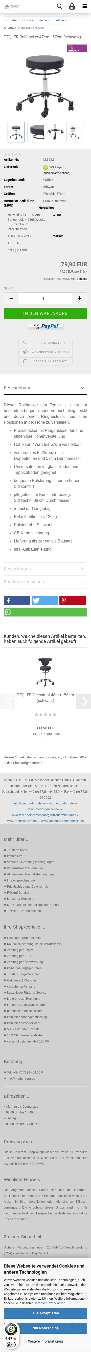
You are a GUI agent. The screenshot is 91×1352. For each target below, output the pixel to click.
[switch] (11, 1344)
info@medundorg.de (27, 803)
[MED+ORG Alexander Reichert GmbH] (10, 6)
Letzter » (60, 20)
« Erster (11, 20)
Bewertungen (17, 568)
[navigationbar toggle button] (84, 6)
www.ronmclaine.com (22, 821)
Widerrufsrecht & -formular (25, 868)
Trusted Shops (17, 850)
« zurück (28, 20)
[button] (11, 298)
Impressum (14, 856)
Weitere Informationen (45, 1341)
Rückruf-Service (18, 892)
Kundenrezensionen (24, 581)
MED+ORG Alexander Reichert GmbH (33, 905)
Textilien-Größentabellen (24, 911)
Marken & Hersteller (20, 899)
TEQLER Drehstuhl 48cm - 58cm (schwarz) (45, 698)
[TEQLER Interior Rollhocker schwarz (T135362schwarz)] (45, 82)
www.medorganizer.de (43, 809)
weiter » (44, 20)
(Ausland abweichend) (56, 173)
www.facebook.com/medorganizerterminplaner (44, 815)
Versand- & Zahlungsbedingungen (30, 862)
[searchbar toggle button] (59, 6)
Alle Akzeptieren (45, 1313)
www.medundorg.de (60, 803)
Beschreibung (17, 387)
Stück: (8, 288)
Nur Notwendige (46, 1328)
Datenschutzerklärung (49, 1303)
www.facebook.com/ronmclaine (62, 821)
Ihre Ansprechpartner (21, 880)
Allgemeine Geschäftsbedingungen (31, 874)
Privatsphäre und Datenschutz (28, 886)
